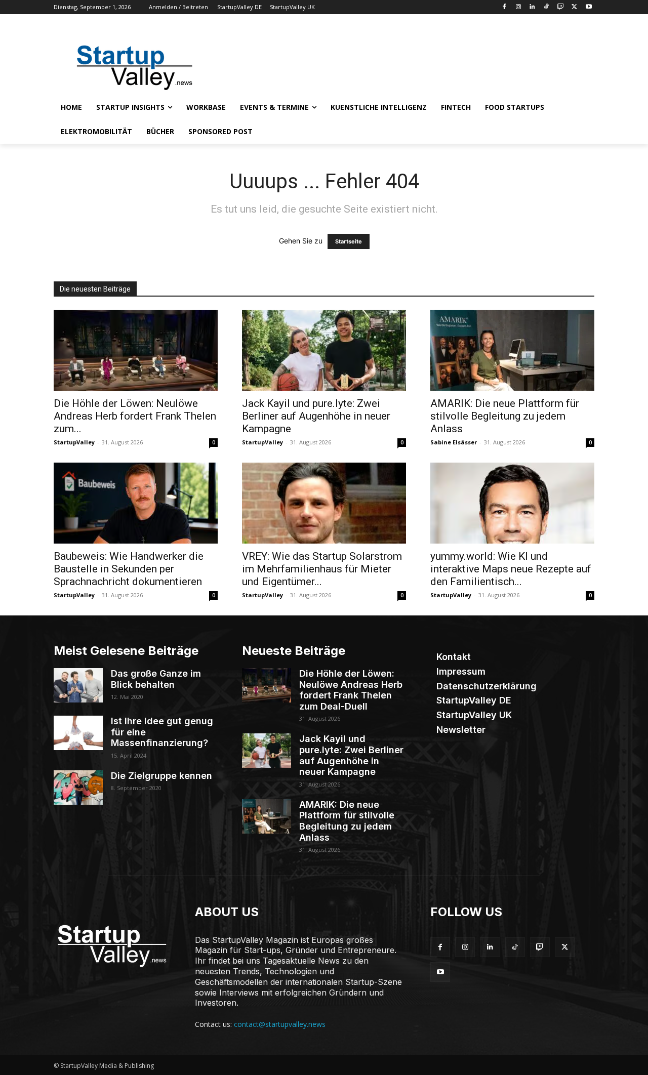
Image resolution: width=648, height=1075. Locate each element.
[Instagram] (518, 7)
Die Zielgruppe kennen (161, 775)
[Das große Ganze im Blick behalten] (78, 685)
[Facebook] (504, 7)
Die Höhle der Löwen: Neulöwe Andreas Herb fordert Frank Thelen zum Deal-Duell (350, 690)
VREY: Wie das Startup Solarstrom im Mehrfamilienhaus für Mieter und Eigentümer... (322, 569)
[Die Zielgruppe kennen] (78, 787)
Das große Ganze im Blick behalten (156, 679)
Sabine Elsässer (453, 442)
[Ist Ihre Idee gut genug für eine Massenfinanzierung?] (78, 733)
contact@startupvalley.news (280, 1024)
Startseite (348, 241)
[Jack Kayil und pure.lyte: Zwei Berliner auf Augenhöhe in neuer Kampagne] (324, 350)
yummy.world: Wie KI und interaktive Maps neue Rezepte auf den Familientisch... (510, 569)
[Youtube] (588, 7)
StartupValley (74, 442)
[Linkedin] (532, 7)
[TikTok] (546, 7)
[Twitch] (560, 7)
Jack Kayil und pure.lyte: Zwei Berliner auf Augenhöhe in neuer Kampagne (316, 416)
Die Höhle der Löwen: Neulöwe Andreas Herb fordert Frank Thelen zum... (135, 416)
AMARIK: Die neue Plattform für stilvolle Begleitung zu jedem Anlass (504, 416)
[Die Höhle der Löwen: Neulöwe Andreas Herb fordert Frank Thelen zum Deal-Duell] (136, 350)
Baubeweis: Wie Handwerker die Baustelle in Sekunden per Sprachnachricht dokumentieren (129, 569)
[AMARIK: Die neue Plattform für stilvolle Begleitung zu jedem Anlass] (512, 350)
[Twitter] (574, 7)
